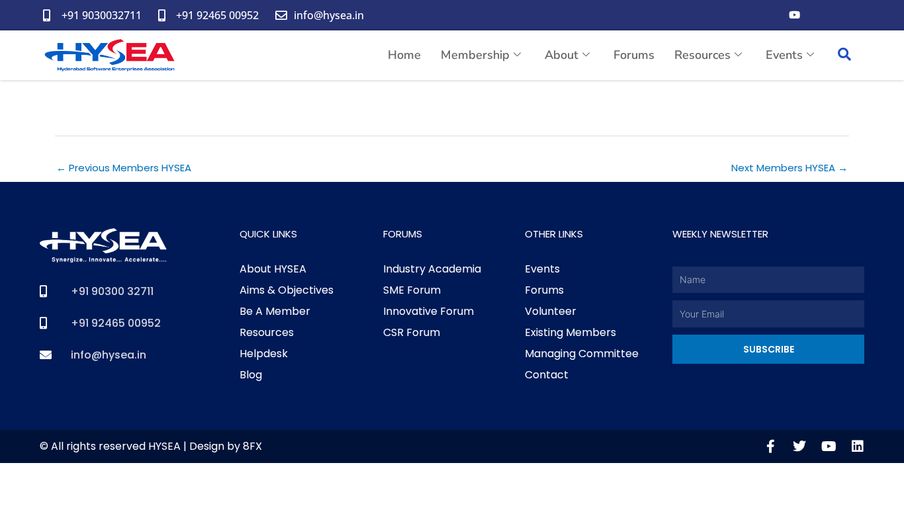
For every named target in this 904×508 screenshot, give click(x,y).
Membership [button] (475, 55)
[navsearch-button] (844, 55)
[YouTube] (794, 15)
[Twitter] (821, 15)
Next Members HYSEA (789, 168)
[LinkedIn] (847, 15)
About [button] (561, 55)
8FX (252, 446)
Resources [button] (702, 55)
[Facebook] (768, 15)
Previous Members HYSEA (123, 168)
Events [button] (784, 55)
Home (404, 55)
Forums (634, 55)
